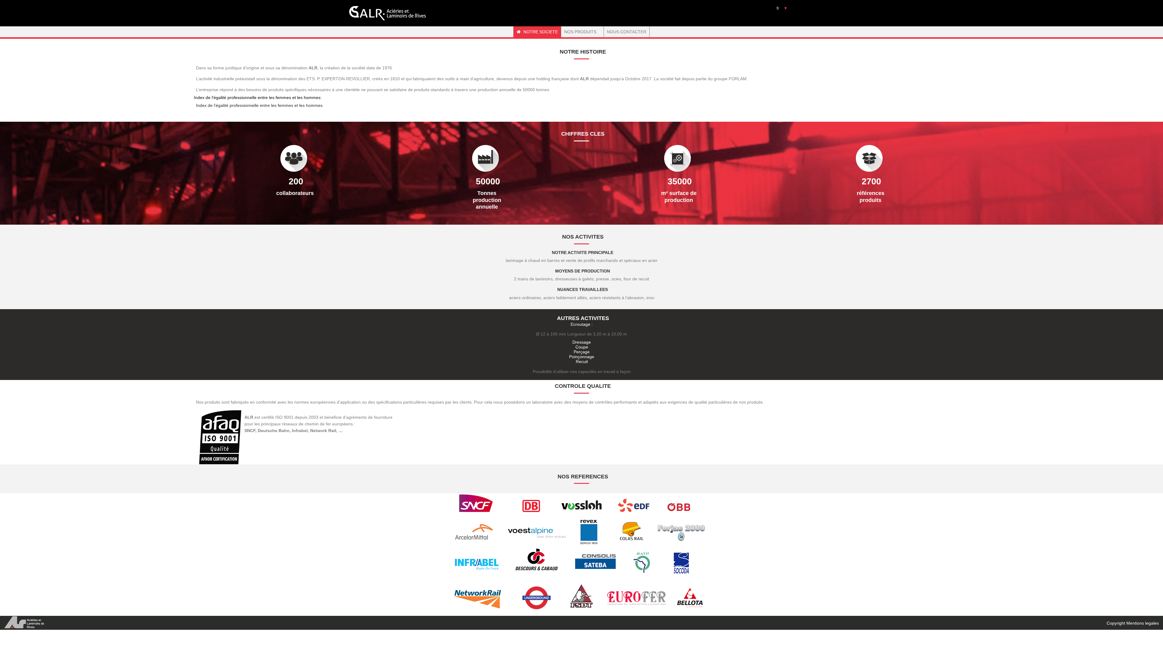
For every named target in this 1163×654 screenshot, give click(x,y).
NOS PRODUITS (581, 31)
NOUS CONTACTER (626, 31)
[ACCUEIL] (387, 13)
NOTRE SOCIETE (540, 31)
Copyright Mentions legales (1133, 623)
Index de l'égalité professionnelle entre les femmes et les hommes (259, 105)
